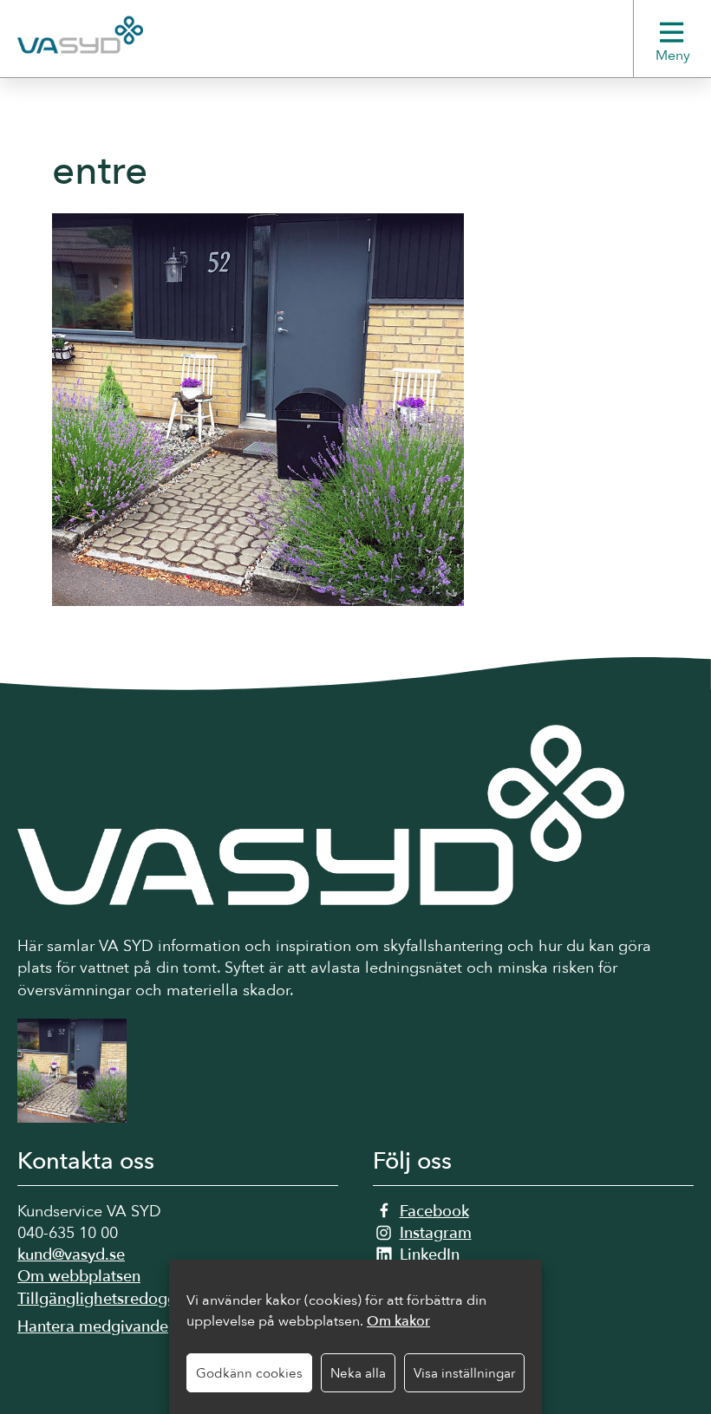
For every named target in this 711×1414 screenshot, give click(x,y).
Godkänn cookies (249, 1373)
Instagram (436, 1233)
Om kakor (398, 1321)
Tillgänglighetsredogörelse (114, 1299)
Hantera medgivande (92, 1327)
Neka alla (358, 1373)
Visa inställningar (464, 1373)
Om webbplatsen (78, 1276)
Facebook (434, 1211)
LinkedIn (430, 1255)
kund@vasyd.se (71, 1255)
